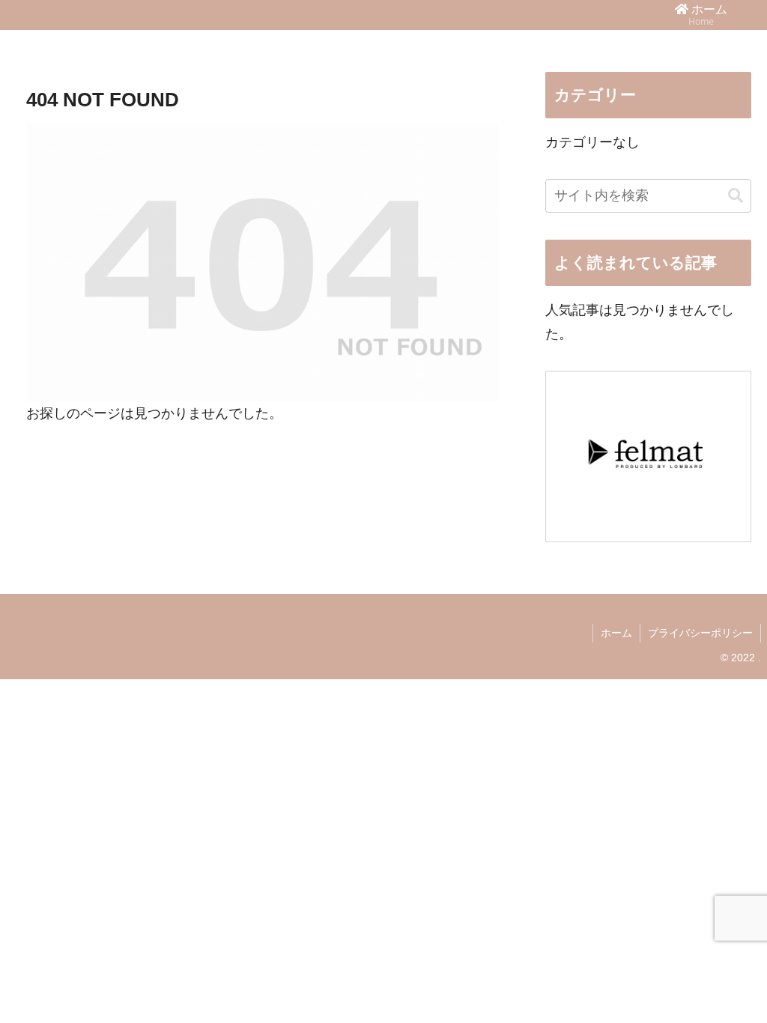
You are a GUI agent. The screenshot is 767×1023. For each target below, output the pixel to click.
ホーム (616, 633)
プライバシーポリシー (700, 633)
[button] (735, 195)
